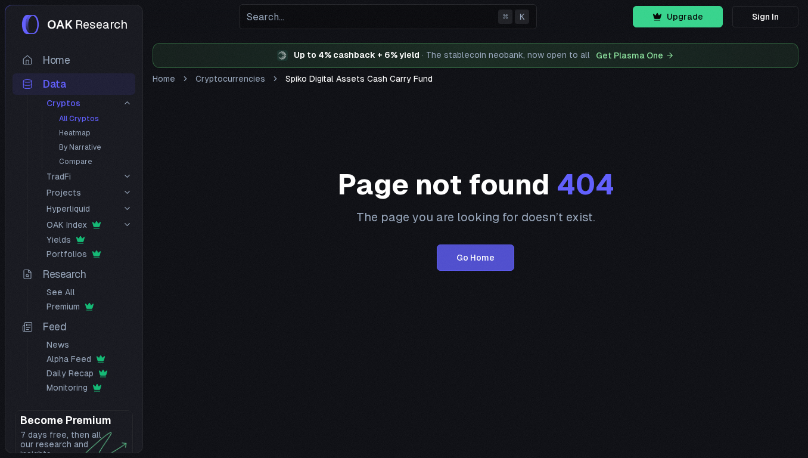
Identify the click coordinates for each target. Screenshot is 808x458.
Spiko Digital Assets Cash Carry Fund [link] (359, 78)
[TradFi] (127, 176)
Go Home (475, 257)
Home (164, 78)
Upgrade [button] (685, 16)
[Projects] (127, 192)
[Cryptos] (127, 103)
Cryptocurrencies (230, 78)
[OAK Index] (127, 224)
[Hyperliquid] (127, 208)
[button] (388, 16)
